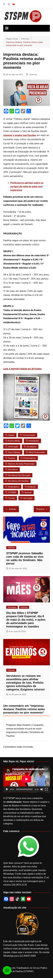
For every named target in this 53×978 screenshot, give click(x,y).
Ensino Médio (14, 441)
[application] (26, 779)
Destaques (12, 607)
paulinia (11, 458)
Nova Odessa (14, 452)
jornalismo (31, 446)
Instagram (9, 4)
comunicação (29, 435)
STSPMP (12, 492)
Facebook (4, 4)
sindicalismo (13, 487)
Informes (33, 74)
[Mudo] (41, 789)
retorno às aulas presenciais (21, 464)
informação (13, 446)
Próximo (40, 509)
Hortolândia (34, 441)
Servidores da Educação (19, 475)
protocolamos (29, 458)
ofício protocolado (37, 452)
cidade (11, 435)
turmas (11, 498)
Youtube (13, 4)
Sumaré (28, 492)
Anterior (12, 509)
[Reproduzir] (7, 789)
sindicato (32, 487)
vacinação (27, 498)
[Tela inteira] (46, 789)
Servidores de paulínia (18, 481)
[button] (7, 970)
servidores (13, 469)
